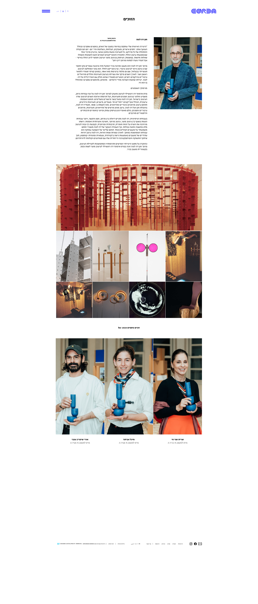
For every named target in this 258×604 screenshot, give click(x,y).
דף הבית (180, 543)
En (67, 11)
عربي (58, 11)
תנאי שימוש (111, 543)
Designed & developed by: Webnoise (70, 543)
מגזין (168, 543)
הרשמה (157, 543)
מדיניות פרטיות (121, 543)
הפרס (174, 543)
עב (63, 11)
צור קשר (148, 543)
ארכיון (163, 543)
